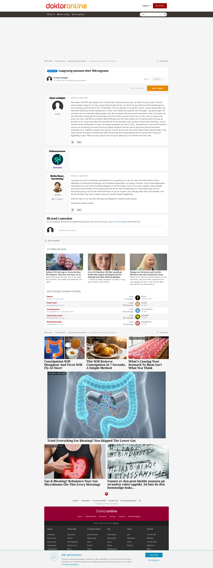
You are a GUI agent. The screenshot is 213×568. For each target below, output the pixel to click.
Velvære (121, 516)
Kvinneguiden (93, 529)
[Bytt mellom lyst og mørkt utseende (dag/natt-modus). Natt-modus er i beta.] (140, 500)
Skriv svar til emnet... (68, 230)
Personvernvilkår (99, 500)
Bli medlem (160, 6)
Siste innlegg (64, 14)
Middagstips (112, 549)
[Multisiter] (72, 142)
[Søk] (165, 14)
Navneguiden (72, 542)
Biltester (150, 538)
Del (147, 79)
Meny (51, 14)
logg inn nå (112, 222)
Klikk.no (116, 523)
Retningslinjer (78, 14)
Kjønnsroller (92, 538)
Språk (75, 500)
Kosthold (102, 516)
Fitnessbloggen (134, 516)
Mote (129, 529)
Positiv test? (52, 303)
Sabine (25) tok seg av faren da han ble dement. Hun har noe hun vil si (63, 273)
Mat (109, 529)
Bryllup (130, 545)
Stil (128, 535)
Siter (79, 142)
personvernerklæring (71, 564)
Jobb (89, 542)
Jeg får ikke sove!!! (54, 316)
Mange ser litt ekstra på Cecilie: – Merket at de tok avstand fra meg (146, 273)
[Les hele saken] (64, 262)
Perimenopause (53, 309)
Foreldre (71, 529)
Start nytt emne (137, 88)
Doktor (106, 511)
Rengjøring (51, 545)
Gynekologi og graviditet (76, 80)
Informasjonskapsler (128, 500)
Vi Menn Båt (152, 542)
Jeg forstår (154, 555)
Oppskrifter (111, 538)
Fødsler (50, 297)
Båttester (150, 545)
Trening (112, 516)
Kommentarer (92, 535)
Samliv (90, 545)
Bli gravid (71, 535)
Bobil (149, 549)
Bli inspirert (51, 538)
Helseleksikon (90, 516)
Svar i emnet (157, 88)
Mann (129, 542)
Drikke (109, 545)
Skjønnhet (131, 538)
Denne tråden (155, 14)
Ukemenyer (111, 535)
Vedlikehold (52, 549)
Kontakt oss (113, 500)
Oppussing (51, 542)
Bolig (49, 529)
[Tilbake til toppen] (106, 494)
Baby (69, 549)
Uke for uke (72, 545)
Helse (80, 516)
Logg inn (146, 6)
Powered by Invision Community (106, 504)
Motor (150, 529)
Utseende (85, 500)
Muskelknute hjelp (54, 322)
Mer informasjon (154, 560)
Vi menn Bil (151, 535)
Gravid (69, 538)
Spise (109, 542)
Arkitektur (51, 535)
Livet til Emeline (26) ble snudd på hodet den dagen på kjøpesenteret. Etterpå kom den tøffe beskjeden (105, 274)
